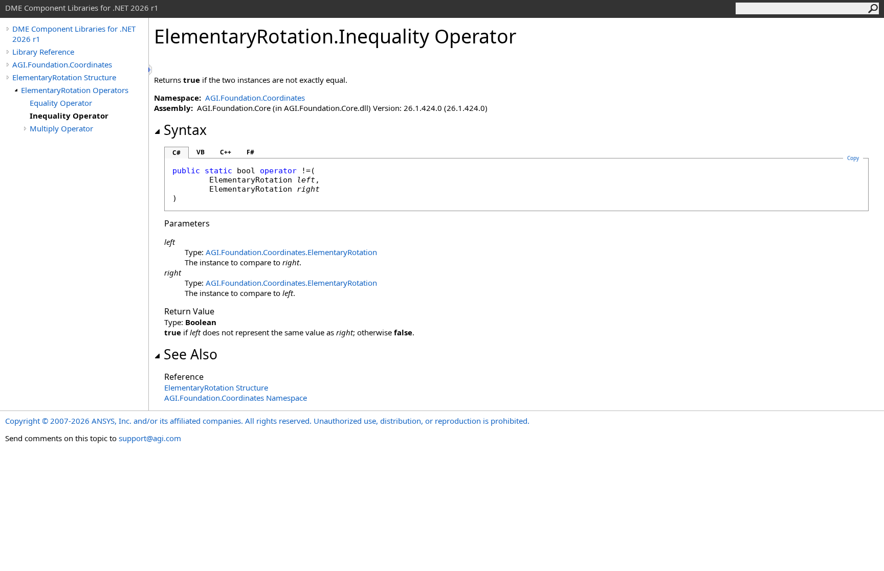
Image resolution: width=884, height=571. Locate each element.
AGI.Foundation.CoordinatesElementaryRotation (291, 252)
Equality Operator (61, 103)
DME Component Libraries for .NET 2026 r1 (74, 34)
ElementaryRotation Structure (64, 77)
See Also (190, 354)
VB (200, 152)
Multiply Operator (61, 128)
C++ (225, 152)
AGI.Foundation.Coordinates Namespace (235, 398)
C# (176, 152)
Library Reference (43, 52)
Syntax (185, 130)
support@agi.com (150, 438)
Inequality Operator (69, 115)
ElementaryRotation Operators (74, 90)
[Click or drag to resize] (150, 70)
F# (250, 152)
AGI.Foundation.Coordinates (62, 64)
